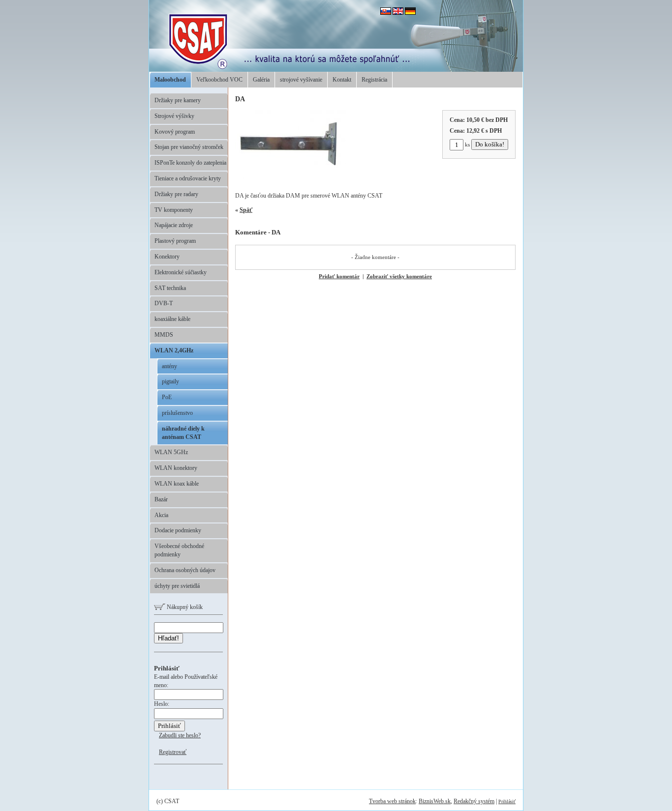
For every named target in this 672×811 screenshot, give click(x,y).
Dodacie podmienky (177, 530)
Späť (246, 209)
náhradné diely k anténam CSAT (183, 432)
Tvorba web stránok (392, 801)
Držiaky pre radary (176, 194)
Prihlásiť (507, 801)
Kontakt (342, 79)
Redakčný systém (474, 801)
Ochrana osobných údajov (184, 570)
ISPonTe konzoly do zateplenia (190, 162)
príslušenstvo (177, 412)
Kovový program (174, 131)
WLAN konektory (175, 467)
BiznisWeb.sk (435, 801)
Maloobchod (170, 79)
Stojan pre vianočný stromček (188, 147)
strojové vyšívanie (301, 79)
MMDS (163, 334)
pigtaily (170, 381)
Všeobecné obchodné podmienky (179, 550)
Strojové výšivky (174, 116)
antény (169, 366)
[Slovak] (385, 12)
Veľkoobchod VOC (219, 79)
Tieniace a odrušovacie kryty (187, 178)
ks (467, 144)
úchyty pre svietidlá (177, 585)
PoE (167, 397)
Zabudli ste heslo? (180, 735)
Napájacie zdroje (173, 225)
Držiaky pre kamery (177, 100)
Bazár (161, 499)
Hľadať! (168, 638)
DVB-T (163, 303)
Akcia (161, 515)
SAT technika (170, 288)
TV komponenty (173, 209)
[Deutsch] (410, 12)
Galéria (261, 79)
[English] (398, 12)
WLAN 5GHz (171, 452)
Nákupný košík (184, 607)
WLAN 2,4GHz (173, 350)
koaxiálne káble (172, 319)
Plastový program (175, 240)
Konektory (167, 256)
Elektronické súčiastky (180, 272)
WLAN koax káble (176, 483)
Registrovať (172, 752)
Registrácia (374, 79)
